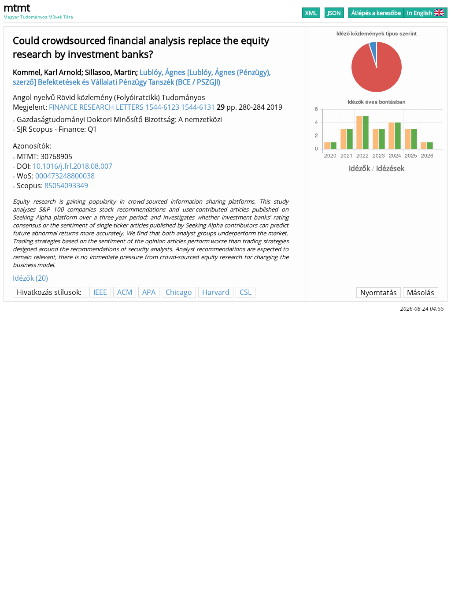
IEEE (100, 292)
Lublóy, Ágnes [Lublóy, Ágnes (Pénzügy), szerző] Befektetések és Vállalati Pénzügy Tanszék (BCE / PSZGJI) (142, 77)
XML (311, 13)
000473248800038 (65, 176)
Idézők (359, 168)
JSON (334, 13)
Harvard (215, 292)
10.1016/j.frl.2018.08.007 (72, 166)
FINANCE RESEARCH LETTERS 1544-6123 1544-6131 (132, 107)
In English (419, 13)
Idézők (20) (30, 278)
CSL (245, 292)
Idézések (390, 168)
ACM (124, 292)
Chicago (179, 292)
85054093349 (66, 185)
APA (148, 292)
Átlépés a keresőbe (376, 13)
